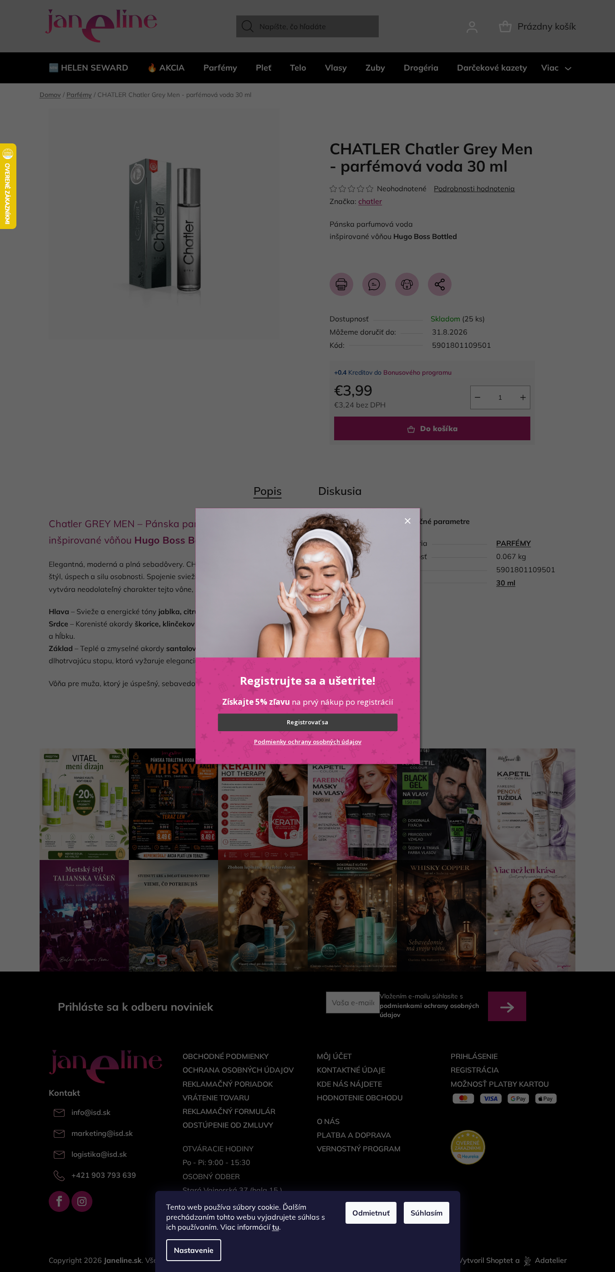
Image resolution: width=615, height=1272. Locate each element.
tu (275, 1226)
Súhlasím (426, 1212)
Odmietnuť (371, 1212)
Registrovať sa (307, 722)
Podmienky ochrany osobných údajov (307, 742)
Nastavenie (193, 1250)
